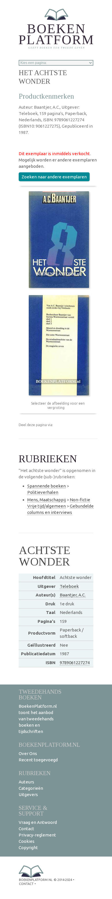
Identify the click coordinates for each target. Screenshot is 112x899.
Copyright (28, 847)
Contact (26, 828)
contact (26, 884)
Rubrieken (35, 773)
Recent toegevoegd (38, 759)
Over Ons (28, 753)
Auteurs (26, 781)
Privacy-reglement (37, 834)
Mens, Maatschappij (46, 499)
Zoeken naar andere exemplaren (54, 176)
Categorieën (31, 788)
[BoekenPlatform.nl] (56, 26)
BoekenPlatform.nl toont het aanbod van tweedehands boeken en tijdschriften (38, 719)
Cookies (26, 841)
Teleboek (69, 586)
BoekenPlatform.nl (49, 745)
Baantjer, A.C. (73, 594)
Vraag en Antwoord (38, 822)
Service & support (33, 810)
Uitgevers (28, 794)
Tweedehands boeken (40, 694)
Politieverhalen (42, 492)
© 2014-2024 (63, 880)
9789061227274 (75, 662)
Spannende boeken (46, 485)
